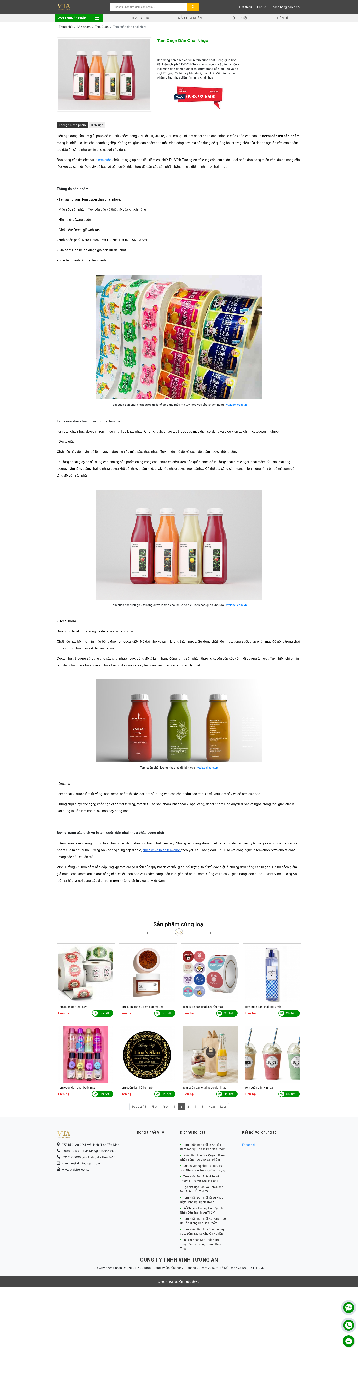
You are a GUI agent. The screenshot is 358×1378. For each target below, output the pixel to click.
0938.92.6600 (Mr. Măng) (200, 107)
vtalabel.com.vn (236, 404)
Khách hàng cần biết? (285, 7)
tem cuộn (105, 160)
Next (211, 1106)
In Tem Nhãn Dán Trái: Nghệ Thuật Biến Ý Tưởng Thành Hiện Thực (200, 1244)
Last (223, 1106)
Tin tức (261, 7)
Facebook (249, 1144)
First (154, 1106)
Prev (165, 1106)
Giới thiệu (245, 7)
